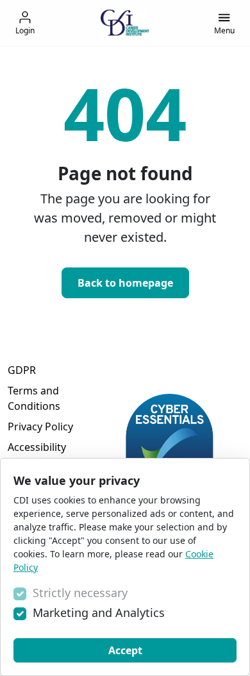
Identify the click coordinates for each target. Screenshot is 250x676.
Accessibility (37, 447)
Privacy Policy (40, 426)
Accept (125, 650)
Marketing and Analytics (99, 612)
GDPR (22, 370)
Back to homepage (125, 283)
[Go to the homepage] (125, 23)
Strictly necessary (80, 592)
